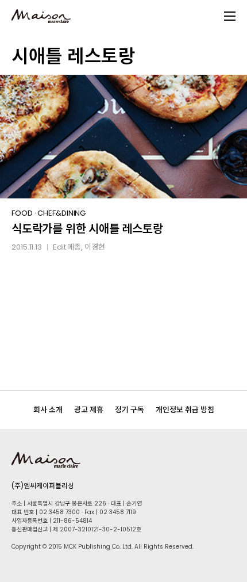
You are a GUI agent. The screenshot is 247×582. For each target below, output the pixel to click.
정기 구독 (129, 409)
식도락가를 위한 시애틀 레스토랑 (87, 229)
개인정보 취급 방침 (185, 409)
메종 (74, 247)
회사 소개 (48, 409)
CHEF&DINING (61, 213)
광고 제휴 (88, 409)
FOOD (22, 213)
